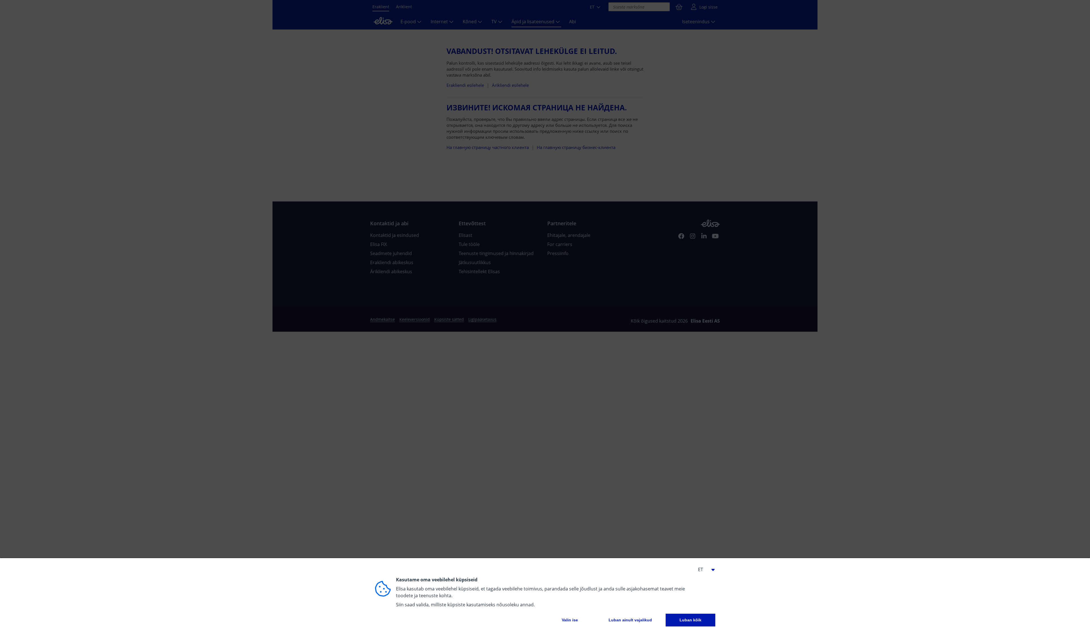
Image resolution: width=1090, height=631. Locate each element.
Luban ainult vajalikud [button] (630, 620)
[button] (704, 569)
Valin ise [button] (570, 620)
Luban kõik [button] (690, 620)
